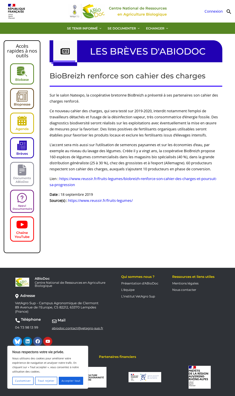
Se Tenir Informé (82, 28)
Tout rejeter (46, 380)
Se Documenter (122, 28)
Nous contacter (184, 290)
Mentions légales (185, 283)
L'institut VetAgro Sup (138, 296)
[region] (47, 367)
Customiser (23, 380)
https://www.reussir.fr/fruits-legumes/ (100, 200)
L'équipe (128, 290)
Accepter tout (71, 380)
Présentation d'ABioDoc (139, 283)
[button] (228, 11)
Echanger (155, 28)
